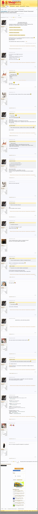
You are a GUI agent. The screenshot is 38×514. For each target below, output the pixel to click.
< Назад (7, 17)
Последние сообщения (4, 7)
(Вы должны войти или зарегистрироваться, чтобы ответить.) (28, 461)
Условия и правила (21, 510)
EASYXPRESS (20, 496)
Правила (17, 6)
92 (13, 17)
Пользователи (12, 6)
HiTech (10, 48)
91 (12, 17)
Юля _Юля (14, 48)
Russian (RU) (2, 510)
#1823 (35, 106)
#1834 (35, 332)
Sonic (18, 498)
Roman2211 (19, 503)
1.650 (6, 190)
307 (18, 17)
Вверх (35, 510)
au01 (11, 48)
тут (26, 41)
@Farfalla (10, 365)
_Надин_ (2, 245)
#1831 (35, 275)
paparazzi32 (18, 13)
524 (6, 346)
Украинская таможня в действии (19, 502)
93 (14, 17)
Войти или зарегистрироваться (16, 0)
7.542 (6, 28)
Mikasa (18, 505)
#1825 (35, 153)
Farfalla (10, 135)
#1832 (35, 295)
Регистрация (19, 468)
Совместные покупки (7, 13)
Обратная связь (26, 510)
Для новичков (22, 6)
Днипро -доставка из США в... (19, 490)
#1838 (35, 417)
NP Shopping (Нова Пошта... (19, 500)
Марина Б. (2, 449)
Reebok (19, 491)
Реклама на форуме (19, 487)
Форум (7, 6)
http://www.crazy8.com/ (13, 166)
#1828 (35, 215)
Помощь (27, 6)
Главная (3, 6)
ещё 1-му (17, 48)
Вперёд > (20, 17)
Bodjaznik (2, 344)
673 (6, 451)
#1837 (35, 391)
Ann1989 (2, 287)
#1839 (35, 437)
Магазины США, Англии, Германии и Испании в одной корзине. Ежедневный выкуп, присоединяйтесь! (22, 62)
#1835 (35, 352)
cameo (10, 177)
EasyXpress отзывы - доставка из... (20, 495)
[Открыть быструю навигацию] (36, 9)
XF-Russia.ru (4, 512)
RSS (36, 510)
